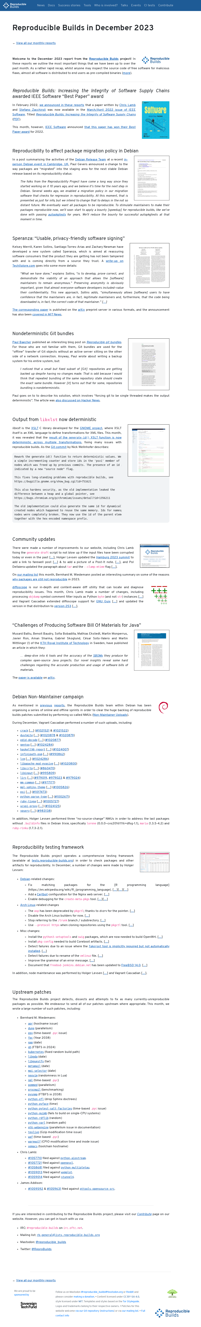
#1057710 (35, 1158)
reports (59, 705)
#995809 (48, 773)
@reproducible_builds (51, 1242)
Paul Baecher (21, 342)
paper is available (30, 677)
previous (46, 705)
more (126, 73)
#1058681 (35, 1167)
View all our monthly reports (36, 43)
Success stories (69, 5)
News (41, 5)
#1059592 (35, 1189)
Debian (25, 879)
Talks (124, 5)
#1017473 (39, 792)
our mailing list (27, 574)
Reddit (130, 1292)
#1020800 (68, 763)
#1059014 (35, 1177)
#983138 (44, 811)
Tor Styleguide (131, 1301)
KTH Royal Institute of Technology (64, 643)
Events (136, 5)
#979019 (40, 778)
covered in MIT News (46, 314)
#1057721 (35, 1163)
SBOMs (98, 655)
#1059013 (35, 1172)
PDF (16, 119)
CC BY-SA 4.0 (131, 1297)
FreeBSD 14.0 (131, 965)
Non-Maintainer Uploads (110, 715)
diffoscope (19, 587)
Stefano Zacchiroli (32, 110)
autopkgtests (57, 214)
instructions (107, 1311)
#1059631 (54, 1189)
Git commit (59, 447)
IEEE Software (55, 127)
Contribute (165, 5)
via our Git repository (87, 1311)
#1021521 (42, 730)
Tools (87, 5)
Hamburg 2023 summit (113, 557)
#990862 (57, 754)
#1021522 (60, 730)
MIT (81, 1301)
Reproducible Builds (104, 59)
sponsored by (21, 1295)
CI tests (149, 5)
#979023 (55, 778)
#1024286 (40, 759)
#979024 (72, 778)
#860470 (47, 768)
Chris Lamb (127, 105)
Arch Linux (27, 905)
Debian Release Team (90, 159)
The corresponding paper (30, 309)
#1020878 (48, 735)
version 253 (62, 606)
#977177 (48, 782)
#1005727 (51, 801)
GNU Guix (103, 601)
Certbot (42, 894)
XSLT (34, 428)
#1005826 (60, 787)
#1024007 (60, 749)
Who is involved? (106, 5)
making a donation (84, 1297)
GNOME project (91, 428)
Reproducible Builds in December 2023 (83, 28)
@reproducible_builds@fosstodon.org (102, 1292)
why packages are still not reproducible (39, 579)
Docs (51, 5)
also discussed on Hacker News (78, 400)
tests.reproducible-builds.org (52, 860)
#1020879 (66, 735)
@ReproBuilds (42, 1249)
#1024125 (52, 806)
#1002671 (62, 796)
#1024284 (45, 744)
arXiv (81, 309)
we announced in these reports (61, 105)
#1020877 (52, 740)
